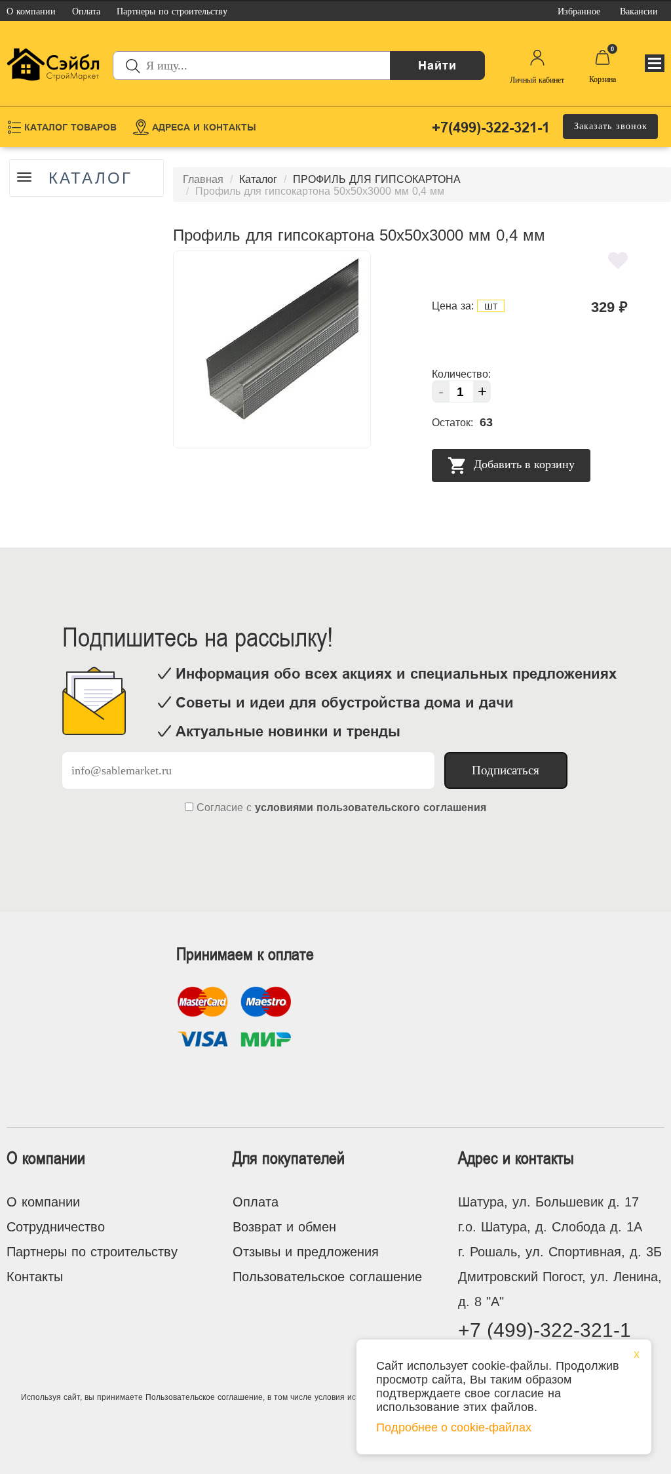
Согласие (220, 807)
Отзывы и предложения (306, 1252)
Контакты (35, 1276)
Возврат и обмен (284, 1227)
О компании (43, 1202)
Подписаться (505, 770)
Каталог (90, 178)
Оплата (255, 1202)
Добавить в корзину (522, 464)
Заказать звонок (610, 126)
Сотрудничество (56, 1227)
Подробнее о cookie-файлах (453, 1427)
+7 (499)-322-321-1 (544, 1330)
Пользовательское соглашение (327, 1276)
